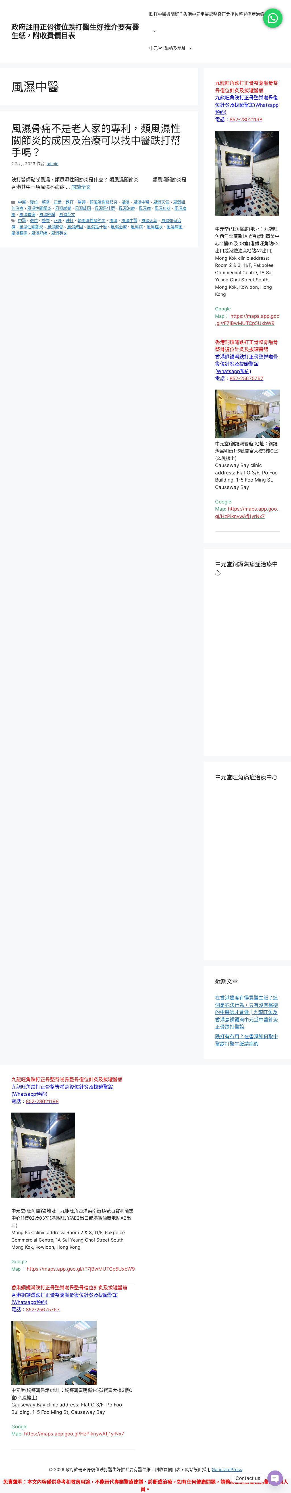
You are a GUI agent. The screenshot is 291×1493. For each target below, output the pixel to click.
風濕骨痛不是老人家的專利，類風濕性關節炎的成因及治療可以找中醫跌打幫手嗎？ (95, 140)
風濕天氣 (161, 202)
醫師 (82, 202)
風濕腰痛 (27, 214)
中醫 (22, 202)
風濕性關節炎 (39, 208)
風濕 (125, 202)
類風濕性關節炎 (103, 202)
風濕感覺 (63, 208)
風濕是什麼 (105, 208)
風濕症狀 (163, 208)
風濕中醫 (141, 202)
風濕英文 (67, 214)
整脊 (46, 202)
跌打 (70, 202)
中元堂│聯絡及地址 (167, 48)
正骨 (58, 202)
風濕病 (145, 208)
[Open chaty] (275, 1478)
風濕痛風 (174, 226)
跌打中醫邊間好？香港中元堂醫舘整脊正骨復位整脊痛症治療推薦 (211, 14)
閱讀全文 (81, 187)
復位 (34, 202)
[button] (246, 105)
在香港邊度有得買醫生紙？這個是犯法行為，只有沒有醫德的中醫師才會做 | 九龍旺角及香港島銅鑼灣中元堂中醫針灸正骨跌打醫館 (246, 1012)
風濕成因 (83, 208)
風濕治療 (127, 208)
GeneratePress (227, 1469)
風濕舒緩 (47, 214)
